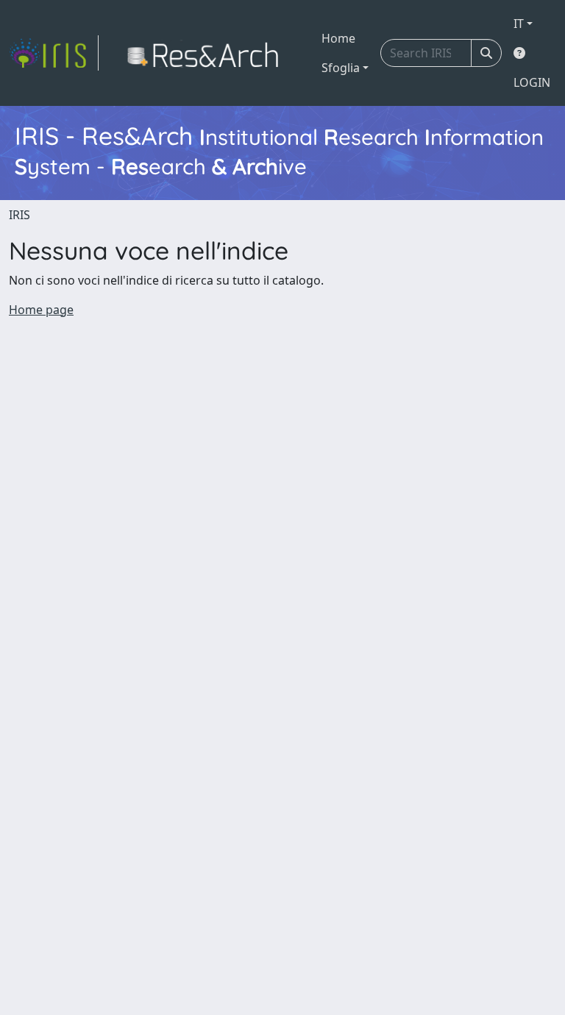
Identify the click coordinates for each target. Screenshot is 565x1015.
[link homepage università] (207, 53)
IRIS (19, 215)
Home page (41, 310)
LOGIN (532, 82)
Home (338, 38)
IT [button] (519, 23)
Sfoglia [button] (340, 68)
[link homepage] (54, 53)
